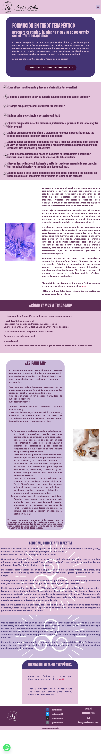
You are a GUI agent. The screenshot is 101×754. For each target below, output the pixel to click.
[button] (98, 7)
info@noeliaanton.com (88, 722)
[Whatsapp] (7, 747)
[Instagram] (47, 718)
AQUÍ (61, 679)
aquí (84, 286)
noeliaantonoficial (57, 714)
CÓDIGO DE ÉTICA (88, 713)
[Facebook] (47, 709)
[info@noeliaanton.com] (88, 718)
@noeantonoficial (57, 718)
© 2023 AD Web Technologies (50, 728)
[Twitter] (47, 714)
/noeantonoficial (57, 710)
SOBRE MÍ (88, 708)
